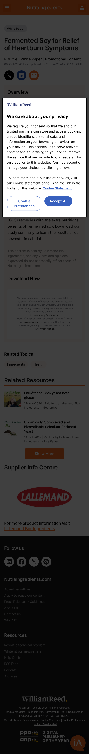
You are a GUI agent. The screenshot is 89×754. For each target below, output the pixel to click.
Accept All (58, 201)
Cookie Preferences (24, 203)
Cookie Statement (57, 188)
